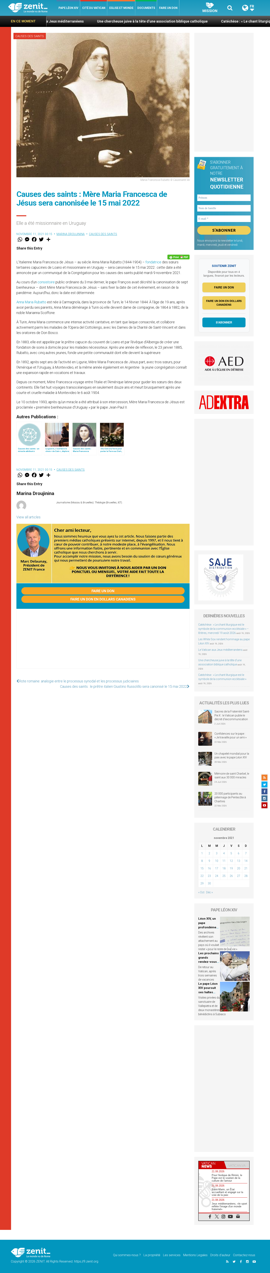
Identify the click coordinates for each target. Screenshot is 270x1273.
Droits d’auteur (220, 1255)
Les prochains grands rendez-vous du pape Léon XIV (208, 961)
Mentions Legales (195, 1255)
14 (245, 860)
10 (216, 860)
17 (216, 868)
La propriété (151, 1255)
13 (238, 860)
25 (224, 875)
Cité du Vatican (93, 7)
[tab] (211, 1165)
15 (202, 868)
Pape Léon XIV (68, 7)
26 (231, 875)
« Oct (201, 892)
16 (209, 868)
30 (209, 883)
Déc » (209, 892)
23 (209, 875)
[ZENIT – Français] (32, 8)
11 (224, 860)
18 (224, 868)
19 (231, 868)
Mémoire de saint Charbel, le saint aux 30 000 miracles (231, 775)
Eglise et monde (121, 7)
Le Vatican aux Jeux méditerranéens (220, 649)
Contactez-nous (244, 1255)
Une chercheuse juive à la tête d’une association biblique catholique (104, 21)
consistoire (46, 282)
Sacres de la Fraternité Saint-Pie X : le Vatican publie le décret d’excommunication (232, 715)
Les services (171, 1255)
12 (231, 860)
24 (216, 875)
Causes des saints (29, 36)
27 (238, 875)
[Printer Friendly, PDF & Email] (178, 257)
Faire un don (168, 7)
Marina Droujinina (71, 234)
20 (238, 868)
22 (202, 875)
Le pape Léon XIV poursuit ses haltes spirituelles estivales (208, 992)
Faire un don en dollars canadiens (103, 599)
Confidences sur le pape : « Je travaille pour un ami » (230, 735)
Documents (146, 7)
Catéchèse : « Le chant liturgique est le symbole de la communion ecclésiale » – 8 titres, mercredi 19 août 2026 (223, 629)
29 (202, 883)
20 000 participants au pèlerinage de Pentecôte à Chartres (230, 797)
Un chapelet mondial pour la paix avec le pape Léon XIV (231, 755)
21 (245, 868)
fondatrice (153, 262)
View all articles (28, 517)
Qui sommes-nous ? (127, 1255)
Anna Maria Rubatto (31, 302)
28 (245, 875)
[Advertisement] (103, 642)
